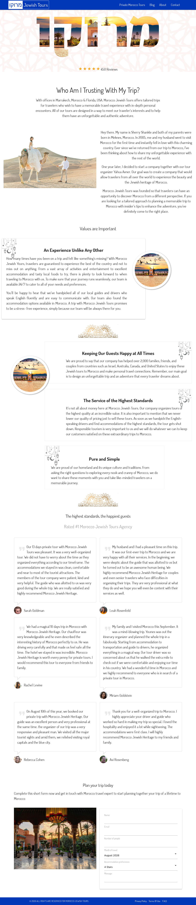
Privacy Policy (141, 901)
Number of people (112, 838)
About (162, 5)
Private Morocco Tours (132, 5)
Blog (152, 5)
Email (106, 826)
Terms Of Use (154, 901)
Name (107, 815)
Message (108, 873)
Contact (175, 5)
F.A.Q (164, 901)
